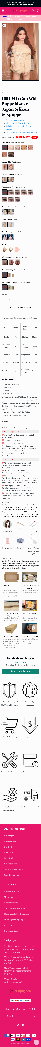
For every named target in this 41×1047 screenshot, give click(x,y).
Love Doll (8, 858)
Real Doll (8, 853)
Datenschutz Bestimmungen (17, 914)
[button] (2, 10)
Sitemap (8, 925)
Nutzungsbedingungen (14, 920)
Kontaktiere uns (11, 892)
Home (4, 16)
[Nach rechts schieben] (25, 87)
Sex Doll (8, 847)
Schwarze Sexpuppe (13, 869)
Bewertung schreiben (20, 671)
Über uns (8, 897)
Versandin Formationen (15, 908)
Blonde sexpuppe (12, 875)
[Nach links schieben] (15, 87)
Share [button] (6, 421)
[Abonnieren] (34, 1016)
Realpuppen (17, 1043)
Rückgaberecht (11, 903)
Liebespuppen (10, 841)
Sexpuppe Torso (11, 864)
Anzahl (4, 295)
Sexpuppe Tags (11, 931)
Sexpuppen (9, 836)
